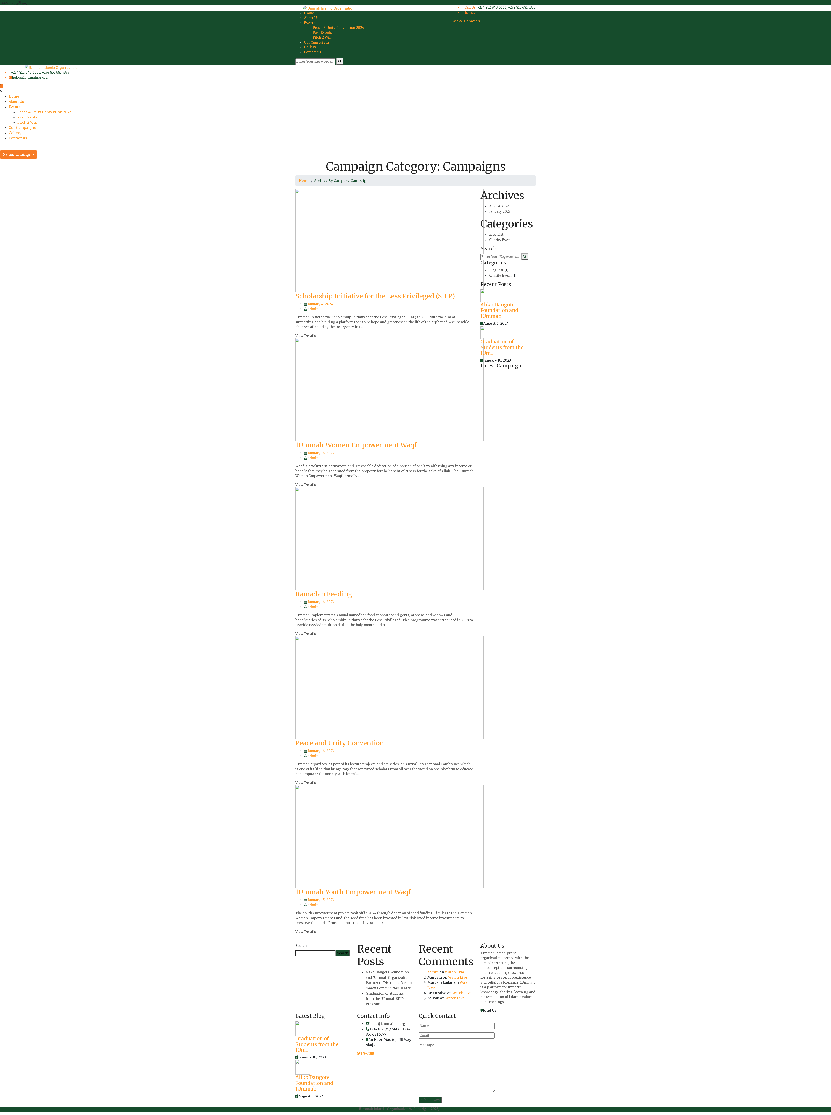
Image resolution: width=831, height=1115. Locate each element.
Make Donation (466, 21)
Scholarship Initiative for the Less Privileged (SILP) (375, 296)
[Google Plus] (365, 1053)
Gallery (310, 47)
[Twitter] (359, 1053)
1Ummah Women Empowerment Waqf (356, 445)
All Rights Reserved (456, 1109)
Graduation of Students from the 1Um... (501, 347)
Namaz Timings (17, 154)
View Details (305, 336)
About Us (311, 18)
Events (309, 23)
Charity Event (500, 240)
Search (301, 945)
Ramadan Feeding (323, 594)
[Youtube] (372, 1053)
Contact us (312, 52)
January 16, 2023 (321, 453)
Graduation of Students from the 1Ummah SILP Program (385, 998)
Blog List (496, 234)
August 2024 (499, 206)
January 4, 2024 (320, 304)
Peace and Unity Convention (339, 743)
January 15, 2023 (321, 900)
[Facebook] (362, 1053)
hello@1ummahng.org (493, 12)
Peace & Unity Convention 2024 (338, 28)
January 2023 (499, 211)
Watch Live (454, 972)
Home (309, 13)
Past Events (322, 33)
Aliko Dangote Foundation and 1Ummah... (499, 310)
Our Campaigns (316, 42)
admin (313, 309)
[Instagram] (368, 1053)
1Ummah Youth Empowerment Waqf (353, 892)
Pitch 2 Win (322, 37)
